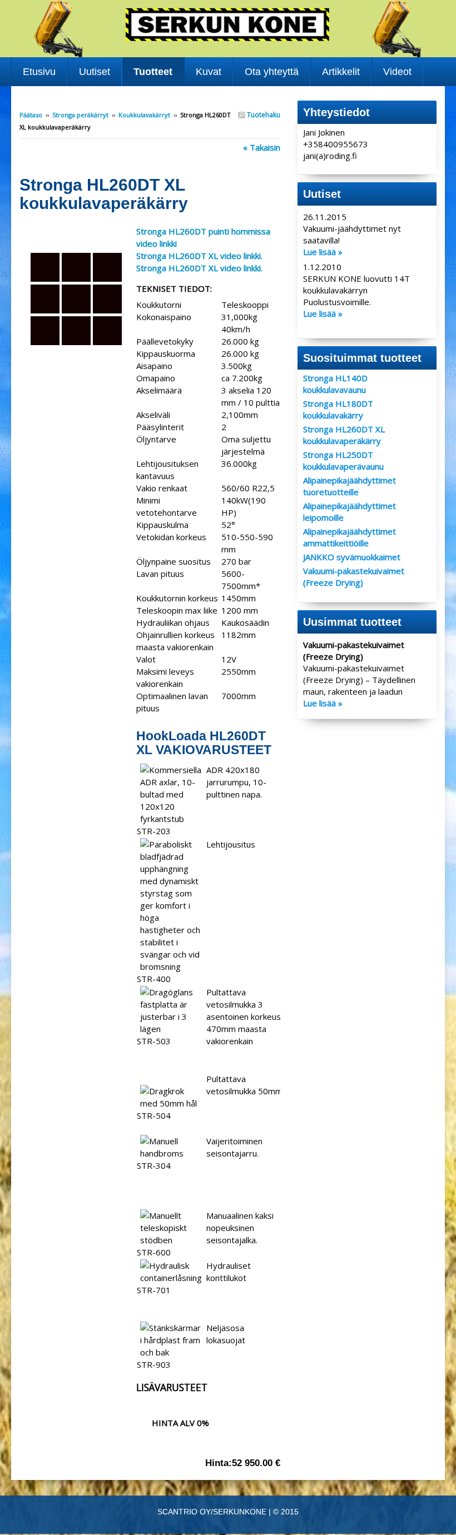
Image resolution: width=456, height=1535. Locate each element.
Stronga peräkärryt (80, 115)
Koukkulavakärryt (144, 115)
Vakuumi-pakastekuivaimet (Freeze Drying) (353, 576)
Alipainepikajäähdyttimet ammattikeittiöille (349, 537)
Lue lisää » (323, 251)
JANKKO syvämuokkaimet (351, 556)
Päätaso (30, 115)
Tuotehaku (262, 114)
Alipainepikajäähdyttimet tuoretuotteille (349, 486)
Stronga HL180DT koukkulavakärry (338, 409)
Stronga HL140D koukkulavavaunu (335, 383)
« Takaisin (261, 147)
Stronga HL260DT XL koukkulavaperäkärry (344, 434)
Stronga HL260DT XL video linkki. (199, 255)
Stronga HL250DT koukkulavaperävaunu (343, 460)
